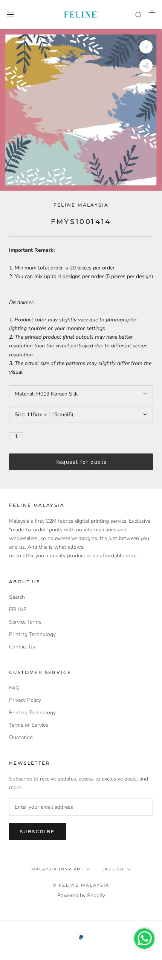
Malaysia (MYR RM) (57, 869)
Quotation (21, 737)
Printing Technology (32, 634)
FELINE (17, 609)
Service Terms (25, 621)
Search (17, 597)
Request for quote (81, 462)
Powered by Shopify (81, 895)
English (112, 869)
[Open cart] (152, 14)
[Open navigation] (10, 14)
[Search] (138, 14)
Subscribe (37, 831)
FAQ (14, 687)
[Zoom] (146, 46)
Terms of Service (28, 725)
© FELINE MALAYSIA (81, 885)
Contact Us (22, 646)
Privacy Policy (25, 700)
